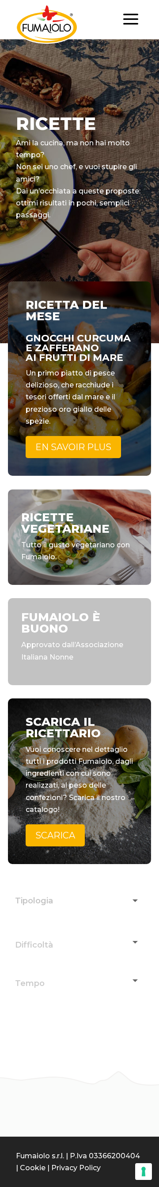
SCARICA (55, 835)
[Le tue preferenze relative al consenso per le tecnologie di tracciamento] (143, 1171)
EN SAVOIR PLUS (73, 447)
